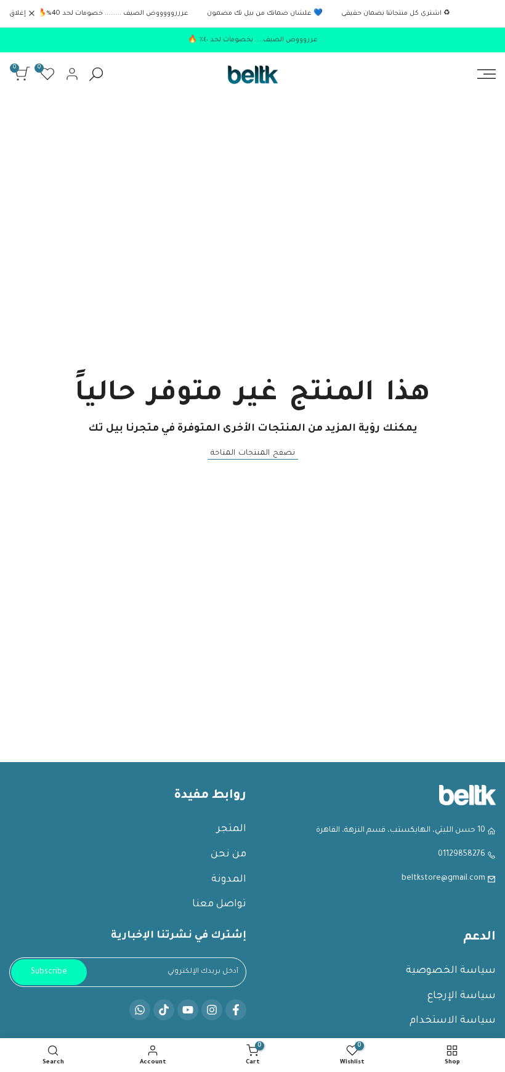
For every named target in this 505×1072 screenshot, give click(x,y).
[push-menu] (486, 74)
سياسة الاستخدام (453, 1020)
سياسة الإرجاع (461, 996)
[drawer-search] (96, 74)
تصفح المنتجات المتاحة (253, 453)
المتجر (231, 829)
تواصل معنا (219, 904)
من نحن (228, 854)
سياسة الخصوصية (451, 971)
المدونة (228, 879)
